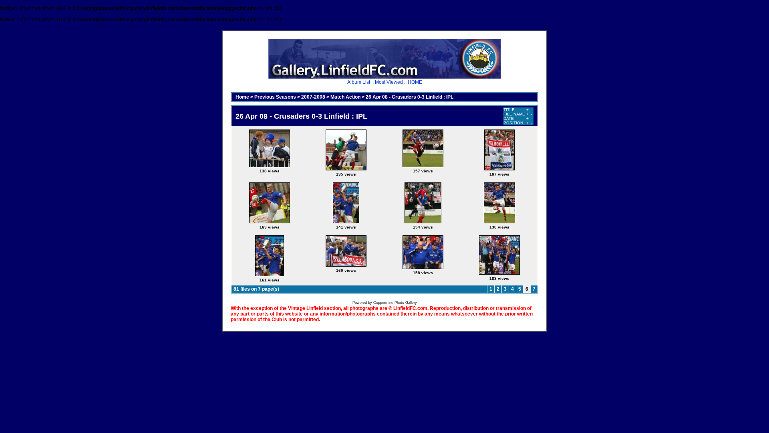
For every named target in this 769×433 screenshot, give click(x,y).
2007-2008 (313, 97)
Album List (358, 82)
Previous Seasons (275, 97)
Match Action (345, 97)
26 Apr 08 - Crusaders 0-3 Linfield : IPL (409, 97)
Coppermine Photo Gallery (395, 303)
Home (242, 97)
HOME (415, 82)
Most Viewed (389, 82)
